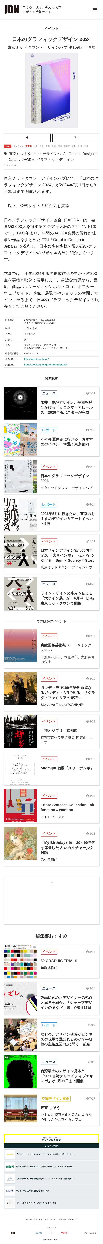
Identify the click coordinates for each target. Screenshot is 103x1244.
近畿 (42, 146)
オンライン (18, 146)
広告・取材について (41, 1219)
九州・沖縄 (83, 146)
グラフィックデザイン (55, 160)
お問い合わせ (73, 1219)
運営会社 (28, 1219)
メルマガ (54, 1219)
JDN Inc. (57, 1240)
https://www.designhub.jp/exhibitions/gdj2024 (45, 365)
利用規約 (62, 1219)
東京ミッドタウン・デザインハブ (37, 154)
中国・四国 (57, 146)
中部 (48, 146)
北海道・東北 (70, 146)
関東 (36, 146)
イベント (51, 29)
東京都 (28, 146)
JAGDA (28, 160)
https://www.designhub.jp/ (36, 359)
